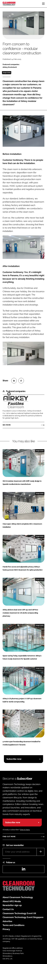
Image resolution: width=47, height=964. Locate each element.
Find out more (9, 837)
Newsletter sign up (12, 905)
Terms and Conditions (13, 925)
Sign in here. (25, 830)
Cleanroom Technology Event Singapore (23, 917)
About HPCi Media (12, 901)
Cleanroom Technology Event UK (19, 913)
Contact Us (8, 909)
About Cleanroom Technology (18, 897)
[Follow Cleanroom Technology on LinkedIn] (23, 870)
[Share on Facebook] (21, 380)
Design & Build (6, 72)
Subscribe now (14, 759)
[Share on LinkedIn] (14, 380)
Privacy (6, 929)
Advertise (7, 921)
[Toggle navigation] (43, 4)
